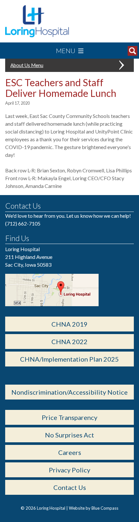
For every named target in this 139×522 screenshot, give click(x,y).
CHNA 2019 (69, 324)
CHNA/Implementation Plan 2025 (69, 359)
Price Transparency (69, 417)
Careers (69, 452)
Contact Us (69, 487)
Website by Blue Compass (93, 508)
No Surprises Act (69, 435)
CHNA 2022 (69, 341)
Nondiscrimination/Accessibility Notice (69, 392)
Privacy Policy (69, 470)
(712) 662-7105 (22, 223)
